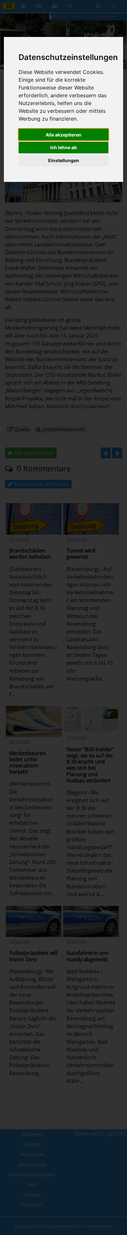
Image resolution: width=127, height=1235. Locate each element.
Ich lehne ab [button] (63, 147)
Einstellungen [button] (63, 160)
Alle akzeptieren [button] (63, 134)
